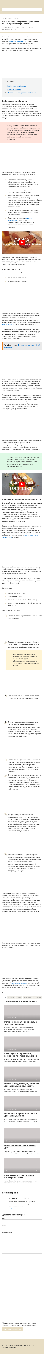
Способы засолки (14, 89)
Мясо (19, 997)
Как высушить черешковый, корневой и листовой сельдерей (20, 1054)
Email (4, 1225)
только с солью (8, 325)
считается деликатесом (17, 41)
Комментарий (7, 1232)
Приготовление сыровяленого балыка (21, 93)
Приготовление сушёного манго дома (20, 1146)
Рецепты (28, 997)
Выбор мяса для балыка (16, 86)
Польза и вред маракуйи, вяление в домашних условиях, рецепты (22, 1084)
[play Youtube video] (22, 242)
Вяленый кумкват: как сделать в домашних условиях (20, 1023)
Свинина (38, 997)
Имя (4, 1218)
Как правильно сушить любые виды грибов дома (19, 1176)
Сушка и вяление (27, 27)
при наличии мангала (19, 983)
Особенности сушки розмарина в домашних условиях (20, 1114)
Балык (12, 997)
